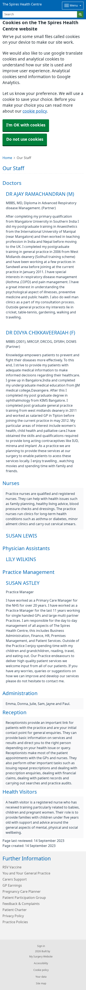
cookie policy (35, 111)
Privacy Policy (13, 916)
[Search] (80, 14)
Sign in (41, 946)
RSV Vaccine (12, 867)
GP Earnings (12, 885)
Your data (41, 977)
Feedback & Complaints (21, 903)
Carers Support (15, 879)
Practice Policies (15, 922)
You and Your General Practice (26, 873)
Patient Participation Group (24, 897)
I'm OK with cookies (25, 125)
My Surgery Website (41, 956)
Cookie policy (41, 970)
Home (7, 157)
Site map (41, 983)
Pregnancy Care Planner (22, 891)
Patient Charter (15, 909)
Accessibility (41, 963)
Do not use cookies (24, 139)
